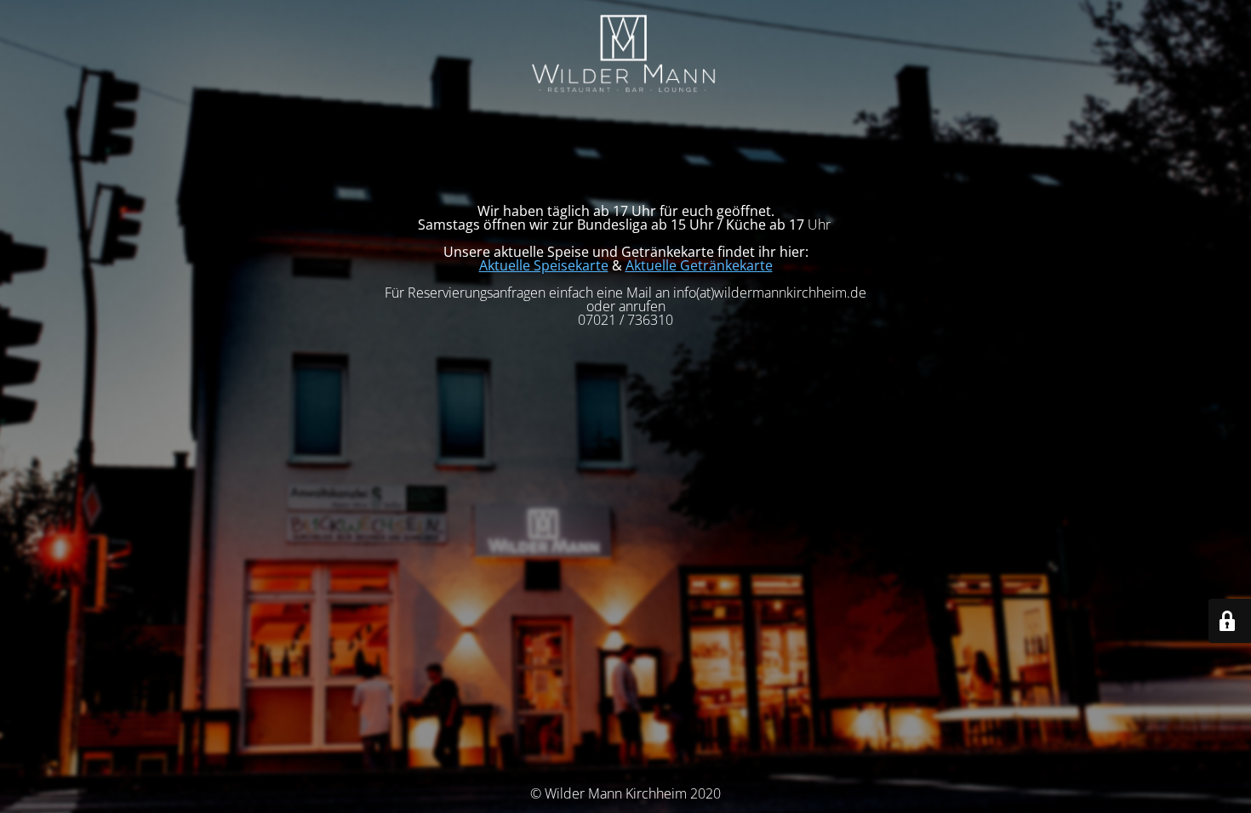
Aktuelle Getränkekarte (699, 265)
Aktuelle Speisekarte (543, 265)
